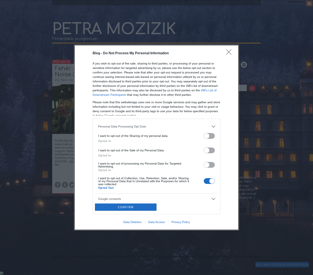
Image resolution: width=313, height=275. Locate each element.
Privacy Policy (180, 222)
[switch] (209, 136)
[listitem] (156, 126)
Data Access (156, 222)
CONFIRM (126, 207)
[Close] (230, 53)
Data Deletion (132, 222)
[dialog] (156, 137)
